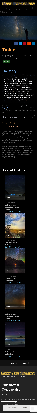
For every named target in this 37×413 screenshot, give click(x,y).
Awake (7, 312)
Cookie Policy (15, 409)
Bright (7, 350)
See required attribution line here (10, 402)
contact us (20, 404)
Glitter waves (10, 203)
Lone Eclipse (10, 240)
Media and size (9, 117)
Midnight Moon (11, 276)
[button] (16, 43)
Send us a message (8, 394)
